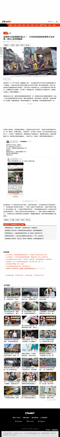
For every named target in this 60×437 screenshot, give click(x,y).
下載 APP (50, 21)
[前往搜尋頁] (57, 21)
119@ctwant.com (39, 275)
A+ (5, 79)
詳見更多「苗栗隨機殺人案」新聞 (14, 224)
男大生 (27, 45)
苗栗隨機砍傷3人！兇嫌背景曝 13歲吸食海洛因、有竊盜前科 (21, 228)
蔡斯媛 (8, 41)
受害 (22, 45)
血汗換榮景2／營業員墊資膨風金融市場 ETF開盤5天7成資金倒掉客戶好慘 (26, 255)
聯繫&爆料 (26, 417)
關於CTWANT (17, 417)
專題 (54, 25)
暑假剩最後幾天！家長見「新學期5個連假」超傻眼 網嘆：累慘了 (12, 397)
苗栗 (12, 45)
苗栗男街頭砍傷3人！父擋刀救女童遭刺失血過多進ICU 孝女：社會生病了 (24, 236)
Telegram (42, 421)
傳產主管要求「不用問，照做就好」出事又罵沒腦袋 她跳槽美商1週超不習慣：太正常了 (30, 354)
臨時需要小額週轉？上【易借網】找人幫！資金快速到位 (47, 354)
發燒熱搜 (44, 417)
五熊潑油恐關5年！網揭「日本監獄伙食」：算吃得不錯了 (12, 312)
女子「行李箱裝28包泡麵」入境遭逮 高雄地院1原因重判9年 (12, 383)
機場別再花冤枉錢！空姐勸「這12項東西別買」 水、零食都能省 (11, 368)
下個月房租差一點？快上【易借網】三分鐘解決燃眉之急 (29, 340)
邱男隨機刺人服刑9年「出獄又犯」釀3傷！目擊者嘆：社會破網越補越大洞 (24, 238)
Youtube (31, 421)
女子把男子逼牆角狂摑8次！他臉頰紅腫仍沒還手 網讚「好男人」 (47, 340)
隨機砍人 (6, 45)
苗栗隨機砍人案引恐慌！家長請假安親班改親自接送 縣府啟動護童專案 (23, 230)
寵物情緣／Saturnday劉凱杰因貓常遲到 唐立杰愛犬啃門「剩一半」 (25, 261)
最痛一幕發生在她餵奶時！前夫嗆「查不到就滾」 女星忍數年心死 (47, 383)
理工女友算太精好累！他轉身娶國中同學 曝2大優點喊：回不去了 (30, 326)
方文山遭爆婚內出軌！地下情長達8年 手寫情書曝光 (30, 368)
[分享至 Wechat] (1, 53)
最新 (11, 25)
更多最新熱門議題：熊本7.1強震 (15, 264)
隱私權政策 (34, 433)
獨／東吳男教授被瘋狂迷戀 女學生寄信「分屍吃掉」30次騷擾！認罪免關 (12, 298)
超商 (17, 45)
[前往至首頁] (6, 21)
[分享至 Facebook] (1, 51)
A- (9, 79)
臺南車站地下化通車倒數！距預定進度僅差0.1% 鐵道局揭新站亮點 (30, 397)
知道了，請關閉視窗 (52, 430)
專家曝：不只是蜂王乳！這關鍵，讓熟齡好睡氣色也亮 (20, 268)
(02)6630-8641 (19, 275)
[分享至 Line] (1, 48)
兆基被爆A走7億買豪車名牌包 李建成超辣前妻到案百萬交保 (12, 340)
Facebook (19, 421)
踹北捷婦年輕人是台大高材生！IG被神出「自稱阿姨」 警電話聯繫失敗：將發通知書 (29, 259)
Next (1, 56)
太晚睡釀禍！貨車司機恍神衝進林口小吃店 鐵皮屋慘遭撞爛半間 (47, 312)
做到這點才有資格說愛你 (11, 325)
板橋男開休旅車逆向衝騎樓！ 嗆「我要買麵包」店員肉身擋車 (47, 368)
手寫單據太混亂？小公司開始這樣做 (47, 298)
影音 (50, 25)
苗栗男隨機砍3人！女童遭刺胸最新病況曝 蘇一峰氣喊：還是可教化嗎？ (24, 233)
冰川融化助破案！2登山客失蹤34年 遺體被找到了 (30, 298)
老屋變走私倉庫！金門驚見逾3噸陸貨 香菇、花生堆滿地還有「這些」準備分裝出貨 (12, 354)
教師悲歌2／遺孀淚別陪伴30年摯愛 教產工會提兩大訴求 (47, 397)
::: (4, 27)
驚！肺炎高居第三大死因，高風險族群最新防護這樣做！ (29, 312)
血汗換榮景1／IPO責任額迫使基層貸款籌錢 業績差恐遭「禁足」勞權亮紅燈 (27, 257)
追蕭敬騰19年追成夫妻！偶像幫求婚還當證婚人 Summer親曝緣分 (29, 383)
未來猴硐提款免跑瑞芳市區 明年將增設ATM (18, 266)
